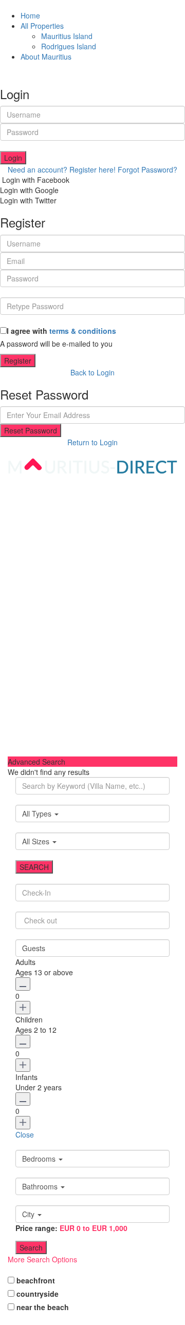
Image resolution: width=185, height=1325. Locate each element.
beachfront (35, 1280)
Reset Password (30, 430)
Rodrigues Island (68, 46)
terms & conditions (82, 331)
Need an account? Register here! (62, 169)
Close (24, 1134)
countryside (37, 1294)
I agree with (61, 331)
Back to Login (92, 372)
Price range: (36, 1228)
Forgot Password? (147, 169)
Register (17, 360)
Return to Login (92, 442)
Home (30, 15)
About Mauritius (46, 56)
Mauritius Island (66, 36)
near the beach (42, 1307)
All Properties (42, 26)
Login (13, 158)
